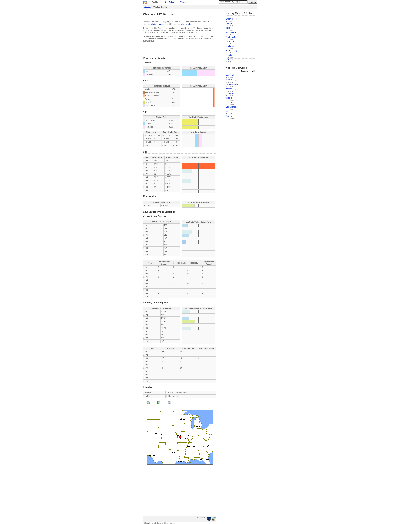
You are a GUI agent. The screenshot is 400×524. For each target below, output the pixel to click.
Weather (184, 2)
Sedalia (229, 55)
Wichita (229, 116)
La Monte (230, 41)
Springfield (230, 93)
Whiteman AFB (232, 32)
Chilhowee (230, 46)
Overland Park (232, 84)
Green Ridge (231, 19)
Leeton (229, 23)
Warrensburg (231, 50)
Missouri (147, 7)
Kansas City (187, 24)
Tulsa (228, 111)
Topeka (229, 98)
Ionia (228, 28)
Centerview (230, 60)
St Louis (229, 102)
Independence (158, 24)
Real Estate (169, 2)
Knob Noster (231, 37)
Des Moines (231, 107)
